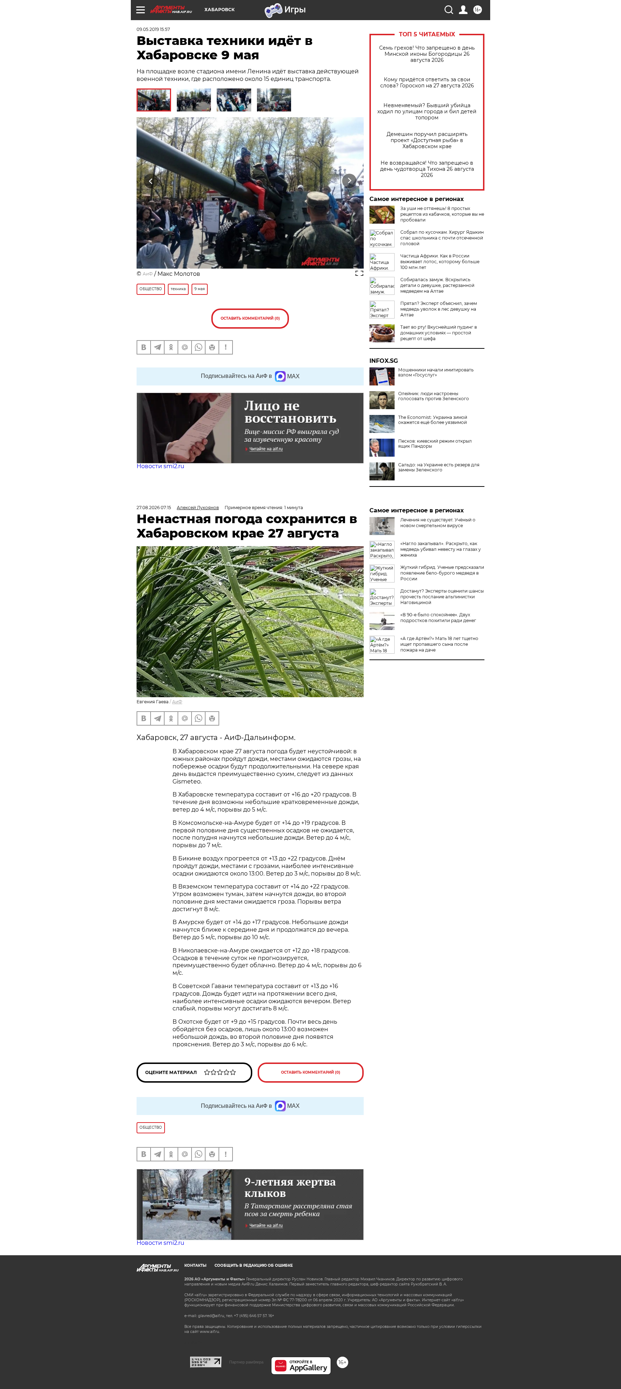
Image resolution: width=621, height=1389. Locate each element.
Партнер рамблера (246, 1362)
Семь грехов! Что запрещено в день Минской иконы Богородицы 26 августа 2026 (427, 54)
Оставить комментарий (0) (250, 318)
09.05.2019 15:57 (153, 29)
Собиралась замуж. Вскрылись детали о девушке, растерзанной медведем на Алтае (437, 285)
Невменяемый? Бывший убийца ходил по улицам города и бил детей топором (427, 111)
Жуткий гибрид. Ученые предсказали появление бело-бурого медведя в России (442, 573)
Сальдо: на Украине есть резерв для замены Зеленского (438, 467)
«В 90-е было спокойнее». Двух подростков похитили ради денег (438, 617)
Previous (151, 181)
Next (349, 181)
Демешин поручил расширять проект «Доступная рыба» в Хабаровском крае (427, 140)
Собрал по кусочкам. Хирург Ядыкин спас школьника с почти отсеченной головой (442, 237)
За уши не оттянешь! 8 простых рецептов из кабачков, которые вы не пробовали (442, 214)
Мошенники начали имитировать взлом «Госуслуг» (436, 372)
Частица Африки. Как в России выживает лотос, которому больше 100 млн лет (439, 261)
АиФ (148, 274)
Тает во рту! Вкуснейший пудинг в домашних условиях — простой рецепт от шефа (438, 332)
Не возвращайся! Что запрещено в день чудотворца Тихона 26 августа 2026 (427, 169)
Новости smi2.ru (160, 466)
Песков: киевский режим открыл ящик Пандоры (435, 444)
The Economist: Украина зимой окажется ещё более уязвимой (432, 420)
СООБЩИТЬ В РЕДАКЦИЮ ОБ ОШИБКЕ (254, 1265)
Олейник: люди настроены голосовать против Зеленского (433, 396)
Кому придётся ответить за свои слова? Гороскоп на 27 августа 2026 (427, 83)
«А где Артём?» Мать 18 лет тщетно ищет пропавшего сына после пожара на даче (439, 644)
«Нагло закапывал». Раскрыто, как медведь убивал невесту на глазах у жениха (440, 549)
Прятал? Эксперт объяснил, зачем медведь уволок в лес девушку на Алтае (438, 309)
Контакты (195, 1265)
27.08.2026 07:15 (154, 507)
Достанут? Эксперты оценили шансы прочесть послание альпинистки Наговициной (442, 596)
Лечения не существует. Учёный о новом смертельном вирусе (437, 522)
